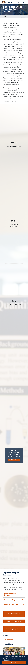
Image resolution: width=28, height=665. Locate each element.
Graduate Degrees (11, 600)
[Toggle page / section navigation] (23, 16)
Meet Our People (14, 459)
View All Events (8, 639)
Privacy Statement (8, 659)
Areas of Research (11, 605)
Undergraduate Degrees (10, 594)
